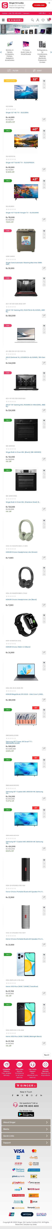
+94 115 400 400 (14, 13)
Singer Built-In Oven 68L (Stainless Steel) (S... (23, 502)
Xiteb (35, 1224)
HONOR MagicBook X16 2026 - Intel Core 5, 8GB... (25, 694)
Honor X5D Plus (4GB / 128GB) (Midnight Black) (24, 1036)
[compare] (44, 84)
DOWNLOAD (39, 5)
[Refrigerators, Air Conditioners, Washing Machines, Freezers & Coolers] (42, 52)
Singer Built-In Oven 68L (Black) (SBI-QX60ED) (23, 452)
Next (46, 1055)
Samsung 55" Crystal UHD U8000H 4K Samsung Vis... (24, 792)
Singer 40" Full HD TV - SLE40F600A (20, 162)
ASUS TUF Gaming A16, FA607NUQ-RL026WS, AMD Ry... (25, 311)
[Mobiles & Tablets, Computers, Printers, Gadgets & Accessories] (10, 51)
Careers (26, 13)
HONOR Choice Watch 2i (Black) (18, 647)
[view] (44, 87)
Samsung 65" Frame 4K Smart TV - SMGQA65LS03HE (19, 742)
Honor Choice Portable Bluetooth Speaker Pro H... (25, 892)
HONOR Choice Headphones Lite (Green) (21, 552)
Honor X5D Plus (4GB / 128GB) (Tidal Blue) (22, 986)
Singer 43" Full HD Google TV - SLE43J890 (22, 213)
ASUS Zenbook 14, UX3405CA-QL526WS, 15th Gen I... (25, 358)
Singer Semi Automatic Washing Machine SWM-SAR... (24, 263)
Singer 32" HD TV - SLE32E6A (17, 112)
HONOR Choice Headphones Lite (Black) (21, 599)
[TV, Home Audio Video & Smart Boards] (26, 48)
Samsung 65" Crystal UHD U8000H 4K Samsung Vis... (24, 842)
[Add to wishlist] (44, 81)
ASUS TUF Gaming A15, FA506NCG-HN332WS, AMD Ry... (25, 405)
